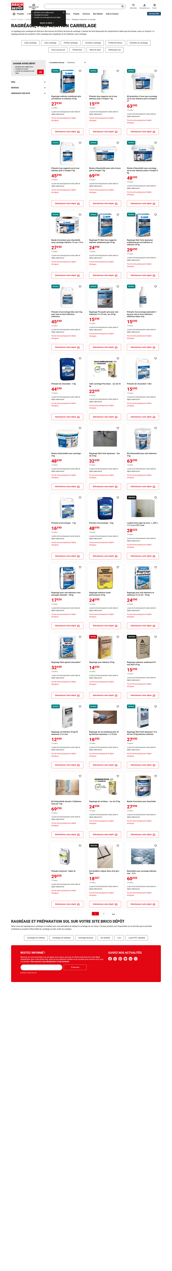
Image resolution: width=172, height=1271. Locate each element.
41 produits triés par (56, 62)
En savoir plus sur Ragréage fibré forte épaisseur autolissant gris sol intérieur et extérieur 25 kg (143, 246)
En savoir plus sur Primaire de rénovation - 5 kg (67, 388)
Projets (76, 14)
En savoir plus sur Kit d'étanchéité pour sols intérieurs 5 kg (143, 458)
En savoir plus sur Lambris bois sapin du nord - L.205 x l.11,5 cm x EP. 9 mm (143, 527)
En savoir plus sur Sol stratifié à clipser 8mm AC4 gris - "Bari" (105, 875)
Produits (20, 19)
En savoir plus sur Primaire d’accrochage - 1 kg (67, 527)
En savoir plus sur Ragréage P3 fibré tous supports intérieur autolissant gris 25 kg (105, 246)
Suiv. (113, 914)
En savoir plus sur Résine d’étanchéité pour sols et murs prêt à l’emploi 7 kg (105, 174)
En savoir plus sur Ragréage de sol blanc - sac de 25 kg (105, 806)
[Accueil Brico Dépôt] (17, 6)
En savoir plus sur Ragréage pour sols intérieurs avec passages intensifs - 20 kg (67, 597)
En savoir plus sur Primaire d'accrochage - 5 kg (105, 527)
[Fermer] (64, 12)
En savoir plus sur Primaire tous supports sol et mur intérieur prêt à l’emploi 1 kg (105, 102)
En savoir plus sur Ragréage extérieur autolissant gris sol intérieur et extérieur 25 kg (67, 102)
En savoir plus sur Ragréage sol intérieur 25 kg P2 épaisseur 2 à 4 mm (67, 736)
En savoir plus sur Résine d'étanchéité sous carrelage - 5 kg (67, 458)
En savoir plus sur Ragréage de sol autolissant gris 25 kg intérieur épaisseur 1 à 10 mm (105, 736)
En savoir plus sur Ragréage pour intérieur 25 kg (105, 667)
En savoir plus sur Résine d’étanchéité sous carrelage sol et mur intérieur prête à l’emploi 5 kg (143, 174)
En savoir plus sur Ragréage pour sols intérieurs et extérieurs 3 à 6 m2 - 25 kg (143, 597)
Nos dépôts (98, 14)
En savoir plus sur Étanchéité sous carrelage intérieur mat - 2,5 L (143, 875)
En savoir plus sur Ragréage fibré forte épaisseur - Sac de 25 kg (105, 458)
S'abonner (75, 967)
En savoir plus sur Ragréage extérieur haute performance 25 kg (105, 597)
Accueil (13, 19)
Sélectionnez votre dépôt (65, 132)
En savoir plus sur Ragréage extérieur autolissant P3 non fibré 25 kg (143, 667)
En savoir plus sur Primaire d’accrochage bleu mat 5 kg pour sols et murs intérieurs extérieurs (67, 317)
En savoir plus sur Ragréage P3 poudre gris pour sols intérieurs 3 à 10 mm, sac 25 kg (105, 317)
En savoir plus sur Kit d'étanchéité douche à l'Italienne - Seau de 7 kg (67, 806)
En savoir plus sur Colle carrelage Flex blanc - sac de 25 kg (105, 388)
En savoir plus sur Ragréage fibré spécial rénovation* (67, 667)
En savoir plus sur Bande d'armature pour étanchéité (143, 806)
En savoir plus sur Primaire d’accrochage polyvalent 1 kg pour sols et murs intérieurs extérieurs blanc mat (143, 317)
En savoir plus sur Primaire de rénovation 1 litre (143, 388)
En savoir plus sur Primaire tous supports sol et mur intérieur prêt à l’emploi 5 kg (67, 174)
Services (86, 14)
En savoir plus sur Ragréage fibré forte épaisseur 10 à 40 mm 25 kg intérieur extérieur (143, 736)
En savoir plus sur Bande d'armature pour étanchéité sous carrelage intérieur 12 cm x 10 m (67, 246)
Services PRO (154, 14)
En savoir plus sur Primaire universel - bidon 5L (67, 875)
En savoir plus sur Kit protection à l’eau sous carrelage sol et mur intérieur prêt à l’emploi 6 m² (143, 102)
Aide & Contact (112, 14)
